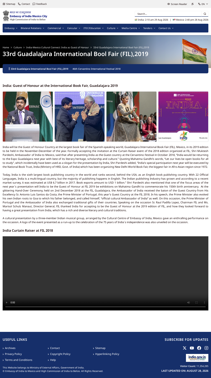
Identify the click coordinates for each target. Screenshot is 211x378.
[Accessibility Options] (192, 4)
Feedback (41, 3)
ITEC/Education (92, 28)
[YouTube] (192, 348)
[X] (185, 348)
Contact (26, 3)
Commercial (54, 28)
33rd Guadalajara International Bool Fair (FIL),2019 (39, 68)
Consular (72, 28)
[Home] (25, 16)
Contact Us (165, 28)
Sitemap (10, 3)
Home (6, 47)
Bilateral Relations (31, 28)
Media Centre (129, 28)
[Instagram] (206, 348)
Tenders (147, 28)
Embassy (10, 28)
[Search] (204, 14)
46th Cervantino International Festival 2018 (97, 68)
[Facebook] (199, 348)
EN (203, 4)
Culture (111, 28)
